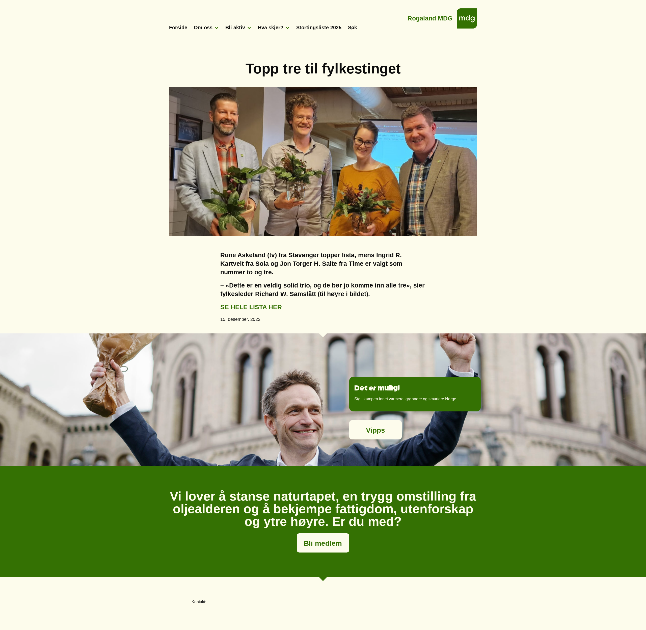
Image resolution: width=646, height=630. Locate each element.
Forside (178, 27)
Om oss (203, 27)
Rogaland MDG (430, 17)
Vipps (375, 430)
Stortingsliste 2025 (318, 27)
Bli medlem (323, 543)
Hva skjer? (270, 27)
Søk (352, 27)
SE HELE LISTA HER (252, 306)
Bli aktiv (235, 27)
